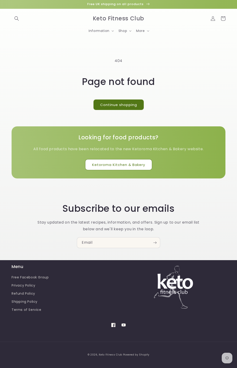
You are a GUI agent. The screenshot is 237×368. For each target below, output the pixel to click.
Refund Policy (23, 293)
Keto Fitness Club (110, 354)
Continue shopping (118, 104)
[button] (17, 18)
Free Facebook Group (30, 277)
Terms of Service (26, 309)
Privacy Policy (23, 285)
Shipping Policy (24, 301)
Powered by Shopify (136, 354)
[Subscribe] (155, 242)
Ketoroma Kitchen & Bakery (118, 164)
